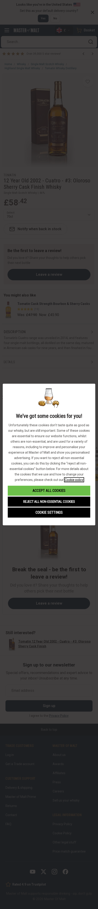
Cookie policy (74, 480)
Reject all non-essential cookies (49, 502)
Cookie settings (49, 512)
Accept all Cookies (49, 490)
